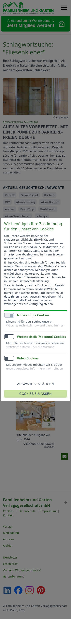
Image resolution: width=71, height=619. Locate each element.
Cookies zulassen (35, 393)
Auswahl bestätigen (35, 384)
